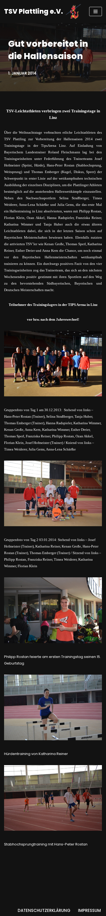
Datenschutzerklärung (44, 910)
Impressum (89, 910)
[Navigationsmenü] (95, 11)
